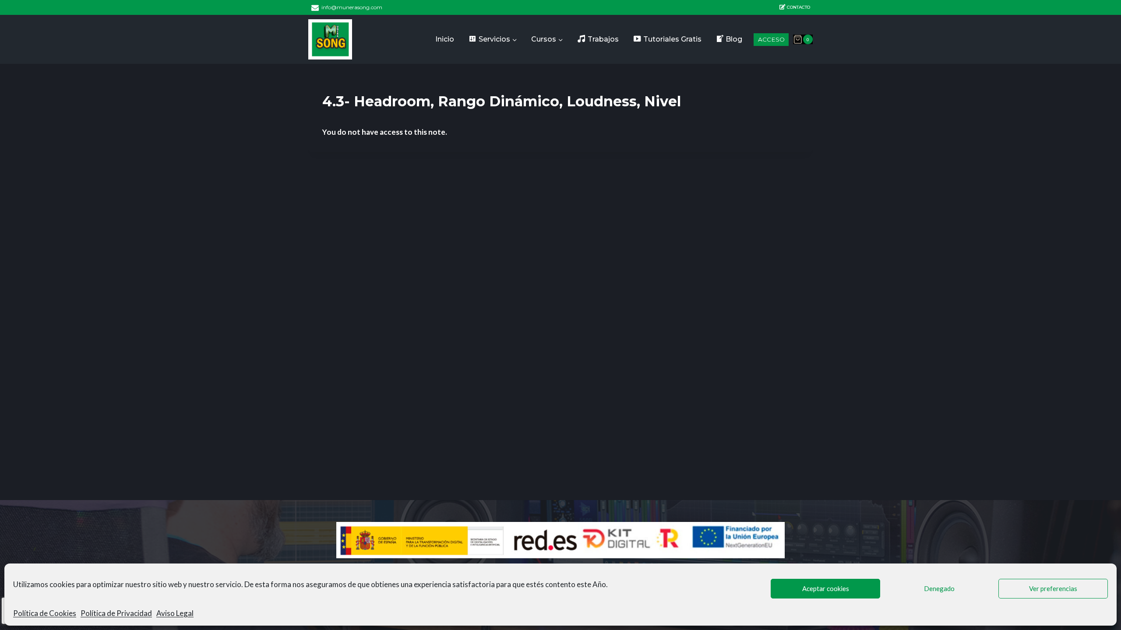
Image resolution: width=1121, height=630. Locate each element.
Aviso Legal (175, 613)
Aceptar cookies (825, 588)
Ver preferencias (1053, 588)
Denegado (939, 588)
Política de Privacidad (116, 613)
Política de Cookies (44, 613)
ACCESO (771, 39)
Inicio (444, 39)
